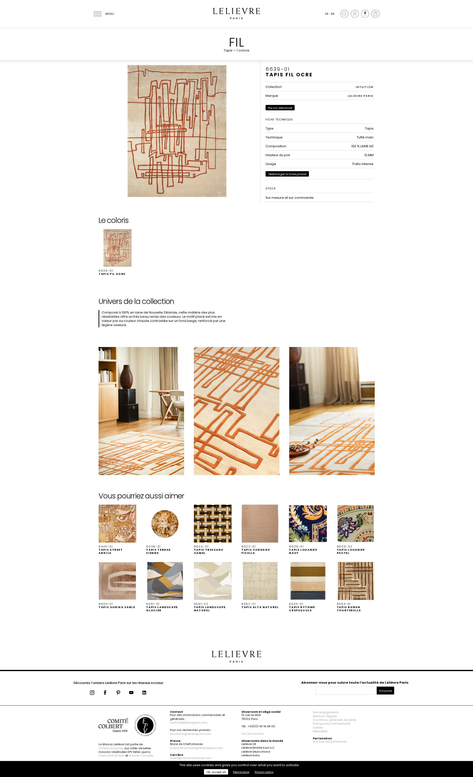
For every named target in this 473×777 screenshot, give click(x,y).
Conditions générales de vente (334, 720)
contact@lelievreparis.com (188, 723)
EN (332, 14)
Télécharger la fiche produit (287, 174)
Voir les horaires (252, 734)
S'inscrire (385, 691)
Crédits (318, 727)
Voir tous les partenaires (330, 742)
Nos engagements (326, 712)
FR (326, 14)
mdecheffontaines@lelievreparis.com (196, 748)
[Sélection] (365, 14)
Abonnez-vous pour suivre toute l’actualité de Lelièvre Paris (354, 682)
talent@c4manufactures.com (190, 758)
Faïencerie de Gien (112, 756)
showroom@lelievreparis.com (190, 734)
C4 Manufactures (111, 748)
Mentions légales (325, 716)
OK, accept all (216, 772)
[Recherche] (344, 14)
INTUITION (364, 87)
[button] (117, 252)
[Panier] (375, 14)
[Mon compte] (355, 14)
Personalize (241, 772)
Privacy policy (264, 772)
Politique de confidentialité (331, 724)
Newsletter (320, 731)
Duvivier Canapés (141, 756)
